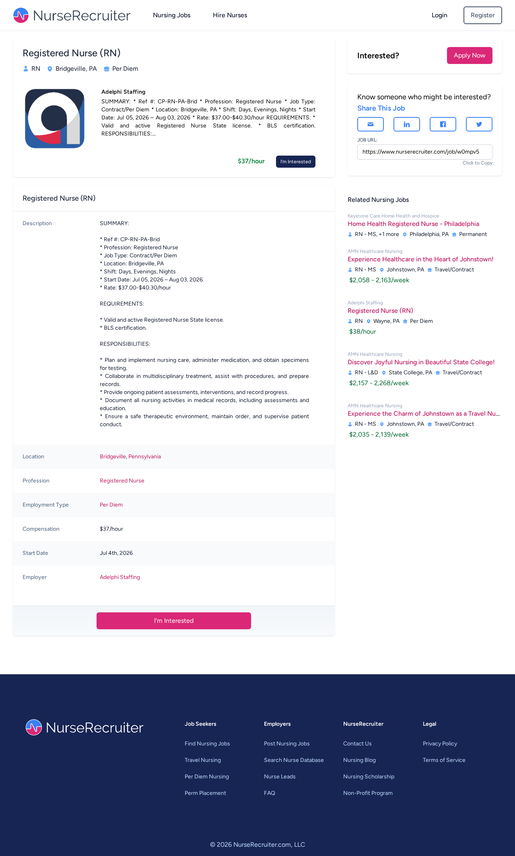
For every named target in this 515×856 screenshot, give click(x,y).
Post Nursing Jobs (287, 743)
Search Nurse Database (294, 760)
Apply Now (470, 55)
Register (483, 15)
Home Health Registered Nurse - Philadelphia (413, 224)
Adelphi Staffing (120, 577)
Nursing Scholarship (368, 776)
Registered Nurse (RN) (380, 310)
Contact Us (357, 743)
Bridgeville (113, 456)
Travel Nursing (203, 760)
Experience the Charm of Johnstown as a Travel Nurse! (427, 413)
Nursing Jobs (171, 15)
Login (439, 15)
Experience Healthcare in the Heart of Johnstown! (421, 259)
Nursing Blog (359, 760)
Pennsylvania (144, 456)
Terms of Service (444, 760)
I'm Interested (295, 161)
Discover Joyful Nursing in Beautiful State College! (421, 362)
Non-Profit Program (368, 793)
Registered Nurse (122, 480)
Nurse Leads (280, 776)
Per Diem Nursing (207, 776)
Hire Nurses (230, 15)
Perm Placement (205, 793)
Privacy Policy (440, 743)
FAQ (269, 793)
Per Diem (111, 504)
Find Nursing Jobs (207, 743)
